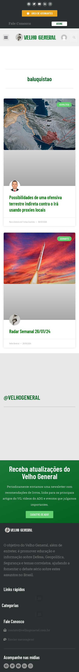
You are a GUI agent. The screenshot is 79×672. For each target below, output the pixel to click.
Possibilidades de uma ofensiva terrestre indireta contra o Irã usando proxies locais (35, 203)
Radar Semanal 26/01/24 (29, 331)
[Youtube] (39, 4)
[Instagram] (50, 4)
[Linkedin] (45, 4)
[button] (6, 37)
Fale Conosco (20, 23)
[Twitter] (34, 4)
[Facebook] (29, 4)
